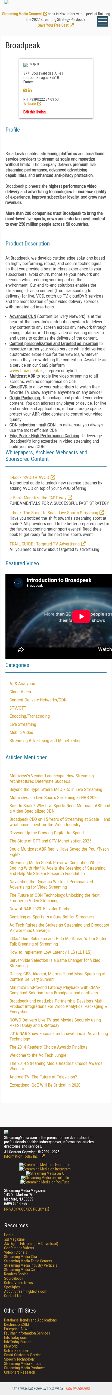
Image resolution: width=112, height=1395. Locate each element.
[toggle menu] (102, 21)
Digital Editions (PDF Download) (31, 1243)
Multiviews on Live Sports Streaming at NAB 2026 (54, 797)
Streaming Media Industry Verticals (30, 1265)
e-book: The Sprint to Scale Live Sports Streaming (54, 512)
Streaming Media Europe (23, 1363)
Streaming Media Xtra (20, 1256)
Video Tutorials (15, 1252)
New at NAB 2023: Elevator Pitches (41, 908)
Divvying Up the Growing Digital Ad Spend (47, 832)
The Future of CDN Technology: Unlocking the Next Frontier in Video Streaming (54, 897)
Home (8, 1235)
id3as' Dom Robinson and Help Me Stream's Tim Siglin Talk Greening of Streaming (58, 941)
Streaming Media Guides (22, 1270)
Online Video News (18, 1283)
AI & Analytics (22, 683)
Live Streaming (23, 724)
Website (29, 103)
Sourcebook (13, 1278)
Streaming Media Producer (24, 1368)
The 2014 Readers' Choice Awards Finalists (49, 1047)
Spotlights (12, 1287)
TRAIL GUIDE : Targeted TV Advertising (45, 544)
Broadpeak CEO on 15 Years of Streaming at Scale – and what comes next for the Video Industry (60, 821)
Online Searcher (16, 1350)
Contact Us (12, 1296)
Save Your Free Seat (53, 25)
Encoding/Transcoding (30, 716)
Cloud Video (20, 691)
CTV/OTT (18, 708)
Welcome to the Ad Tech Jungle (38, 1055)
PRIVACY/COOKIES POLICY (24, 1209)
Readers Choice (16, 1274)
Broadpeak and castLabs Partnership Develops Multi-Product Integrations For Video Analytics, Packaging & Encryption (58, 1006)
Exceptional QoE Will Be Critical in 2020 (45, 1085)
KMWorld (11, 1346)
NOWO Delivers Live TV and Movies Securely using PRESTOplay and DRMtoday (55, 1022)
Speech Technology (19, 1359)
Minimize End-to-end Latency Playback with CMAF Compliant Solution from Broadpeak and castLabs (55, 990)
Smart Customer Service (23, 1355)
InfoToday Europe (17, 1342)
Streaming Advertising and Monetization (46, 740)
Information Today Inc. (21, 1156)
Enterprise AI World (18, 1329)
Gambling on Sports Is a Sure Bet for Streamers (52, 917)
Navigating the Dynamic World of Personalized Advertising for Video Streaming (51, 884)
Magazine (14, 1239)
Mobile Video (21, 732)
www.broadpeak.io (26, 370)
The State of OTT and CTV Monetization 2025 (50, 841)
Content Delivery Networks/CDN (38, 700)
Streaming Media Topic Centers (28, 1261)
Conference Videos (19, 1248)
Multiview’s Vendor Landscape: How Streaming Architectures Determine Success (52, 778)
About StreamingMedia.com (25, 1291)
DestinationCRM (16, 1324)
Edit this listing (34, 112)
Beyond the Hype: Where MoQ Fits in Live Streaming (56, 789)
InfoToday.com (15, 1337)
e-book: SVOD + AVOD (29, 477)
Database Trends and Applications (30, 1320)
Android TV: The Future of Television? (43, 1077)
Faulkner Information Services (27, 1333)
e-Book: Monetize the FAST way (38, 497)
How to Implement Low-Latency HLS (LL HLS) (51, 952)
